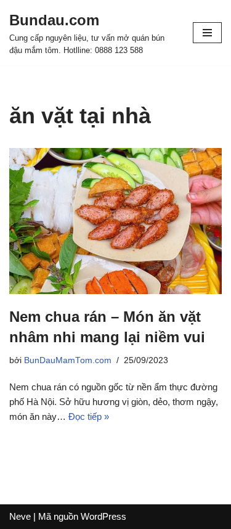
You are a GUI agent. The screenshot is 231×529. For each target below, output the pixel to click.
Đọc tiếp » (88, 416)
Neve (20, 516)
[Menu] (207, 32)
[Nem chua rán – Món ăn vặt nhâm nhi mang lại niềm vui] (115, 221)
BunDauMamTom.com (67, 360)
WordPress (103, 516)
